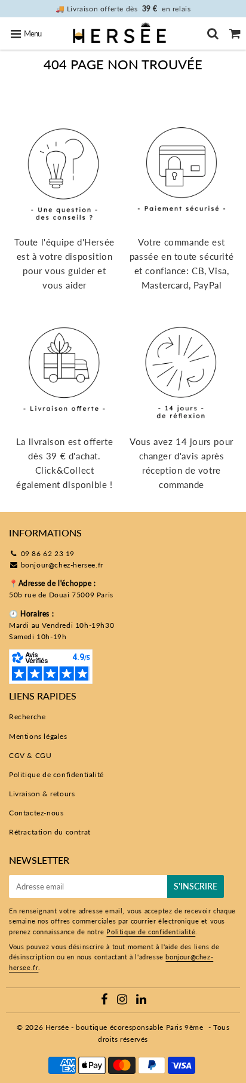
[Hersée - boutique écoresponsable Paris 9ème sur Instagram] (123, 1000)
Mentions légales (38, 736)
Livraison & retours (42, 793)
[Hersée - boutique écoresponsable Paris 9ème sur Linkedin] (141, 1000)
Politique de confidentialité (56, 774)
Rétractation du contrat (50, 831)
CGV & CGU (30, 755)
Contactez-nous (36, 812)
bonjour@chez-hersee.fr (62, 564)
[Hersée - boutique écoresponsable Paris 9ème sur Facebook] (106, 1000)
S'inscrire (195, 886)
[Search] (212, 33)
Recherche (27, 716)
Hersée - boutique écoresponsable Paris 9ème (124, 1027)
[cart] (235, 33)
